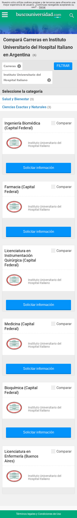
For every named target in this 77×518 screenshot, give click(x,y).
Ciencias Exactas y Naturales (24, 107)
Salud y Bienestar (16, 99)
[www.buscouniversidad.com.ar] (38, 17)
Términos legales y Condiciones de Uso (38, 513)
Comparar (63, 123)
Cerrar (42, 7)
